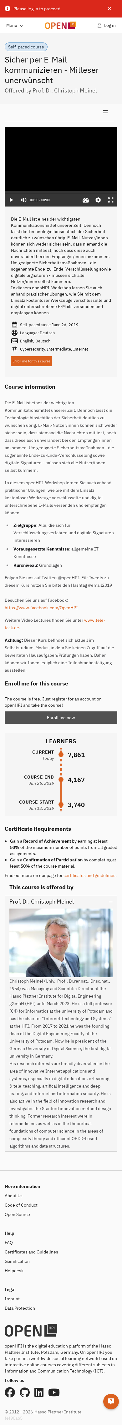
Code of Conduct (21, 1205)
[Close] (109, 9)
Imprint (12, 1299)
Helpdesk (14, 1270)
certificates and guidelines (89, 875)
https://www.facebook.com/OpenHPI (41, 607)
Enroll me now (61, 717)
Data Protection (20, 1308)
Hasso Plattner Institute (58, 1412)
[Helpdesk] (111, 1401)
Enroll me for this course (31, 361)
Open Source (17, 1214)
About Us (14, 1195)
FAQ (9, 1242)
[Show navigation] (59, 112)
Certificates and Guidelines (31, 1252)
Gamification (17, 1261)
